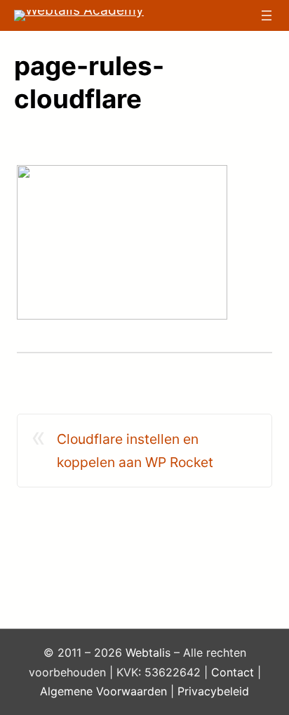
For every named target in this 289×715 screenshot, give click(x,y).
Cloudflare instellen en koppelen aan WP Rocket (135, 451)
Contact (232, 672)
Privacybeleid (213, 691)
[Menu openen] (266, 15)
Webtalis (148, 652)
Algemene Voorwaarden (103, 691)
